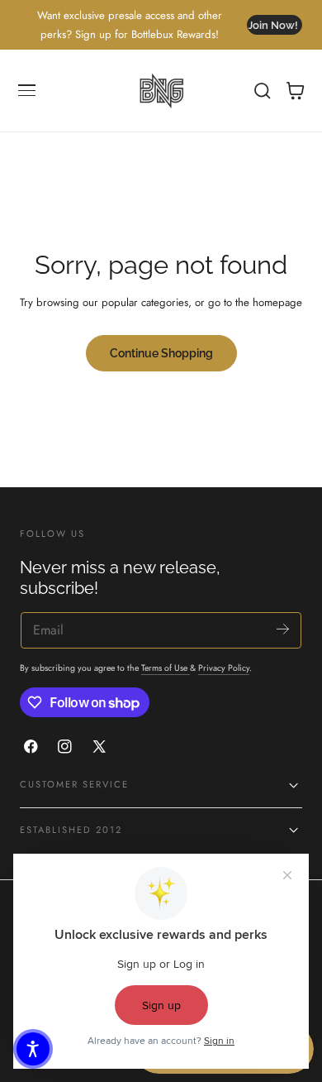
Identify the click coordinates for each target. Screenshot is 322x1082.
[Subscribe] (282, 629)
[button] (27, 91)
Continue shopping (161, 353)
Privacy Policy (223, 668)
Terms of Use (165, 668)
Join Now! (273, 25)
